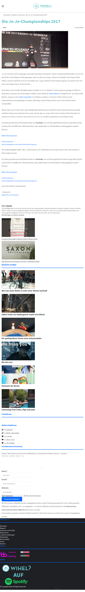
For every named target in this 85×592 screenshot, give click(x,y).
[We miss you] (18, 360)
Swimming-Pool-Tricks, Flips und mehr (18, 409)
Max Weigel (10, 443)
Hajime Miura (54, 93)
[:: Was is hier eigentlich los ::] (42, 6)
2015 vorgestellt (25, 97)
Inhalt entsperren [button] (7, 142)
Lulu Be (9, 436)
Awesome (21, 15)
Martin (4, 27)
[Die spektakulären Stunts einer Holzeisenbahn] (18, 336)
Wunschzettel (4, 539)
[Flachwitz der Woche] (18, 383)
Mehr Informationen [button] (9, 135)
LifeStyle (14, 15)
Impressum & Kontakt (7, 530)
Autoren (2, 543)
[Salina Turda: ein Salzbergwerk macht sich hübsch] (18, 312)
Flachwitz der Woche (10, 385)
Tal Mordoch (15, 195)
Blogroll (3, 528)
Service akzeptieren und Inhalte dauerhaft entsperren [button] (19, 144)
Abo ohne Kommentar (33, 496)
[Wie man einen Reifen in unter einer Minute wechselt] (18, 288)
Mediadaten (4, 537)
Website (5, 488)
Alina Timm (10, 440)
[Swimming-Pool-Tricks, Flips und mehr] (18, 407)
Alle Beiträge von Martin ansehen (13, 215)
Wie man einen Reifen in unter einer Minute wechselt (24, 290)
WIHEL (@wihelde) (12, 433)
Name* (4, 471)
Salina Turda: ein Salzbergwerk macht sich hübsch (23, 314)
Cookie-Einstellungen (7, 535)
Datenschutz (4, 532)
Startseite (6, 15)
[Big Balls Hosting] (8, 558)
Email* (4, 479)
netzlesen (9, 430)
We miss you (7, 362)
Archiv (2, 541)
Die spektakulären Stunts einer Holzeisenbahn (22, 338)
